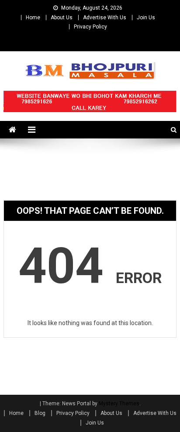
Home (33, 17)
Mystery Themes (119, 403)
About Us (62, 17)
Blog (40, 413)
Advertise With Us (104, 17)
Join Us (146, 17)
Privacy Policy (90, 27)
